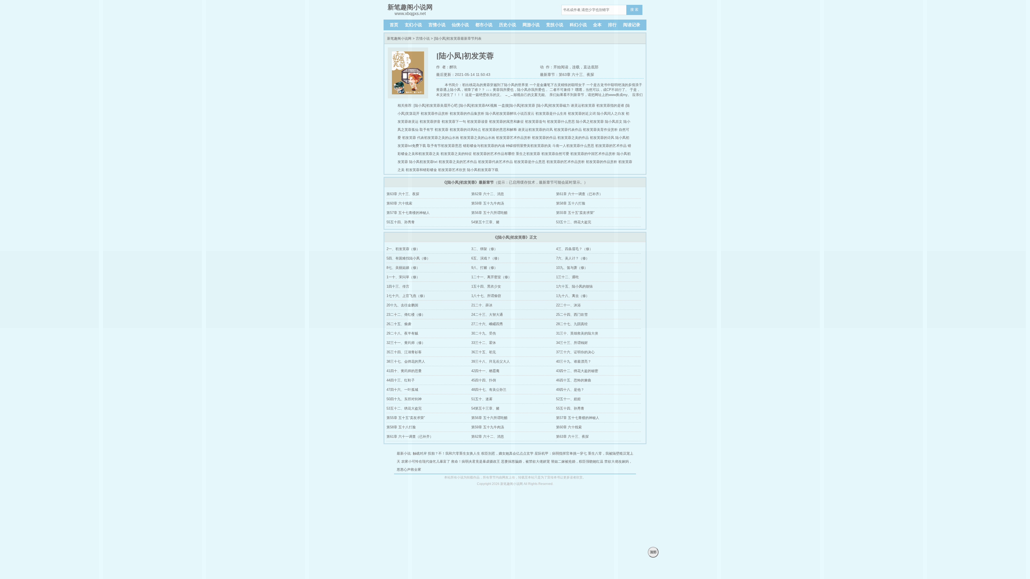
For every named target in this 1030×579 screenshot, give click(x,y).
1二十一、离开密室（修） (491, 277)
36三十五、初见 (483, 352)
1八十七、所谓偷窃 (486, 296)
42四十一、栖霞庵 (485, 371)
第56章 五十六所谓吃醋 (489, 213)
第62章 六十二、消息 (487, 194)
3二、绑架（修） (484, 249)
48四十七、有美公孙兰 (488, 390)
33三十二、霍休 (483, 343)
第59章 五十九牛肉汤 (487, 203)
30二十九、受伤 (483, 333)
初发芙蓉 (409, 138)
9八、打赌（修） (484, 268)
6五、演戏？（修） (486, 258)
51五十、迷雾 (481, 399)
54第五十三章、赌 (485, 222)
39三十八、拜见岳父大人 (490, 361)
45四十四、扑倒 (483, 380)
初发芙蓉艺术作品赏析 (513, 138)
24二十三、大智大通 (487, 315)
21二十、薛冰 (481, 305)
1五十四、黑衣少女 (486, 286)
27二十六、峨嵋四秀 (487, 324)
